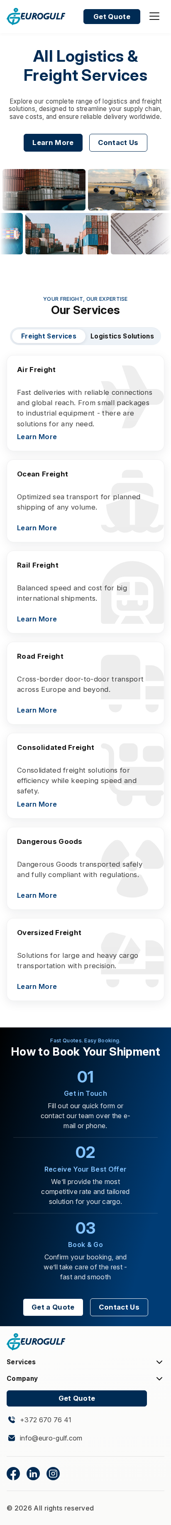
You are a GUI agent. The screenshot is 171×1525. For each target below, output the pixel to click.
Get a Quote (53, 1307)
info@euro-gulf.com (51, 1438)
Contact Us (118, 142)
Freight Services (48, 336)
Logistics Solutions (122, 336)
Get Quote (111, 16)
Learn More (52, 142)
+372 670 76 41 (45, 1420)
